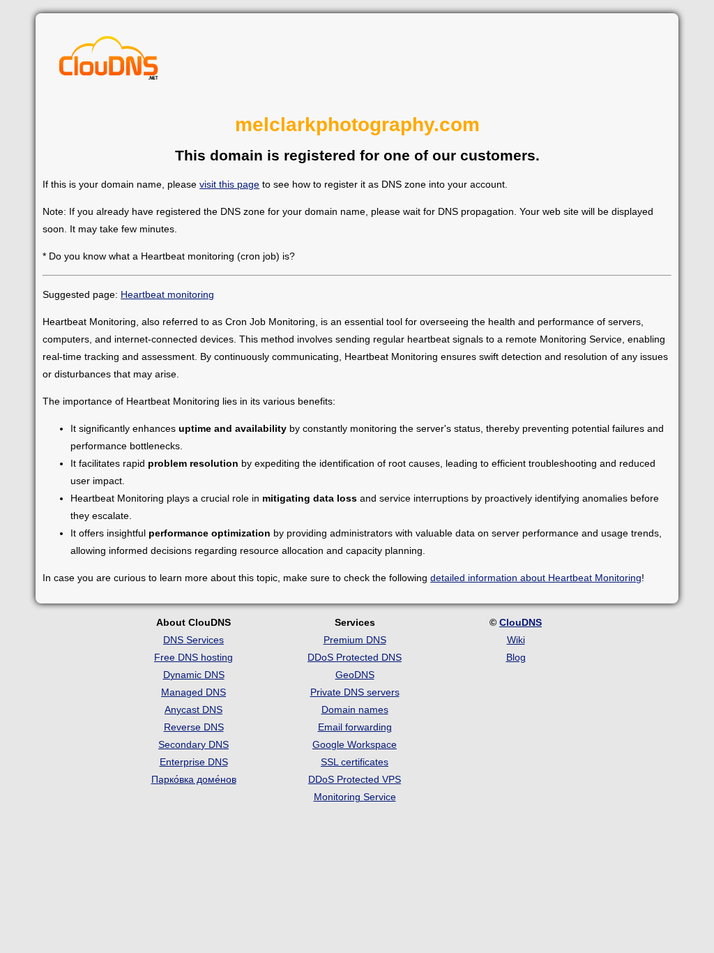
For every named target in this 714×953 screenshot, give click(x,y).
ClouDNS (520, 622)
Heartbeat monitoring (167, 294)
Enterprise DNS (194, 761)
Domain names (354, 709)
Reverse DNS (194, 727)
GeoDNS (354, 674)
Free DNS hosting (193, 657)
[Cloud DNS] (108, 61)
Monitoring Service (355, 796)
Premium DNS (355, 639)
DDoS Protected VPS (354, 779)
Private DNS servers (355, 692)
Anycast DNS (193, 709)
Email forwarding (355, 727)
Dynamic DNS (194, 674)
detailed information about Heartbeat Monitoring (535, 577)
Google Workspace (354, 744)
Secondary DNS (193, 744)
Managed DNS (193, 692)
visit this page (229, 184)
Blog (516, 657)
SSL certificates (354, 761)
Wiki (516, 639)
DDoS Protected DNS (354, 657)
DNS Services (193, 639)
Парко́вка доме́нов (193, 779)
